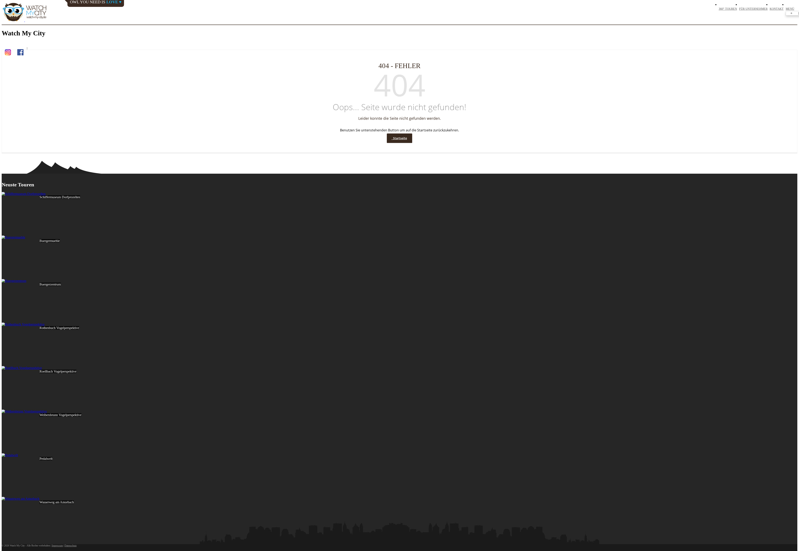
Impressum (57, 545)
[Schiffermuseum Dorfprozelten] (24, 194)
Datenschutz (71, 545)
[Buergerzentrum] (14, 281)
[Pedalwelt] (10, 455)
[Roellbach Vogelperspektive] (22, 368)
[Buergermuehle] (13, 237)
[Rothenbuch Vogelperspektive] (23, 324)
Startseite (399, 138)
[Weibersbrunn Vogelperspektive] (24, 411)
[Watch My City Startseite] (24, 12)
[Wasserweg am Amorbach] (20, 498)
